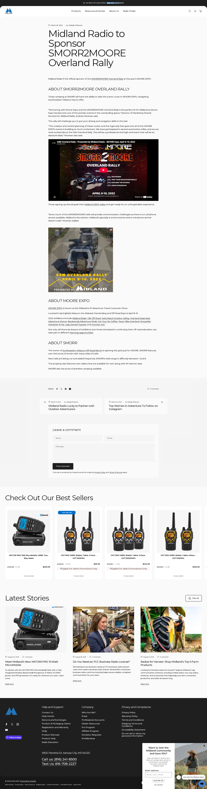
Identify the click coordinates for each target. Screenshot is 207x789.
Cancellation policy (66, 784)
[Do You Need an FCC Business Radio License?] (103, 630)
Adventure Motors (57, 321)
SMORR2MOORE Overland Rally (107, 79)
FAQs (44, 731)
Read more (9, 684)
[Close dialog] (204, 745)
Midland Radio (79, 318)
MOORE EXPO (55, 308)
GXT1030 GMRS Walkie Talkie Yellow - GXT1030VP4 (178, 556)
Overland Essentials (140, 318)
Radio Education (50, 742)
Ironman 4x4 (98, 324)
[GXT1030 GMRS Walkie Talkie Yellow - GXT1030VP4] (178, 531)
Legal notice (77, 784)
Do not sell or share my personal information (133, 734)
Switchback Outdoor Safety (115, 318)
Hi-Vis (61, 324)
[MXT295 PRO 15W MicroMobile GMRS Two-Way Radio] (28, 531)
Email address (152, 770)
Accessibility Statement (133, 730)
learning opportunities (81, 333)
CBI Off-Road (94, 318)
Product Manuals (50, 735)
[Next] (199, 498)
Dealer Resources (91, 723)
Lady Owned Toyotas (75, 324)
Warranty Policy (129, 716)
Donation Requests (91, 735)
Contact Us (47, 712)
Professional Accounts (93, 720)
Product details (29, 576)
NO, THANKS (158, 784)
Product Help (49, 738)
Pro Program (88, 727)
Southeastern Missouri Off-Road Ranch (82, 350)
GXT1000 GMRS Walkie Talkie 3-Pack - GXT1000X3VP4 (128, 556)
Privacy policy (19, 784)
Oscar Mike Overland (128, 321)
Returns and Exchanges (54, 720)
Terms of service (30, 784)
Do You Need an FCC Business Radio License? (101, 661)
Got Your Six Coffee (107, 321)
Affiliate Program (90, 731)
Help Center (48, 716)
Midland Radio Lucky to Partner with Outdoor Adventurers (71, 407)
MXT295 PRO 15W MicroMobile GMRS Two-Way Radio (28, 556)
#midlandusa (88, 738)
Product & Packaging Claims (56, 723)
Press (84, 716)
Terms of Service (115, 472)
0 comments (154, 389)
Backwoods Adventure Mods (82, 321)
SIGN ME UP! (158, 781)
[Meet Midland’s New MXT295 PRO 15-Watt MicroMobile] (35, 630)
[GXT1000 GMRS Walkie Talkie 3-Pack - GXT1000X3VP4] (128, 531)
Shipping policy (40, 784)
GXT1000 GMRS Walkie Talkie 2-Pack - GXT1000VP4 (78, 556)
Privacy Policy (100, 472)
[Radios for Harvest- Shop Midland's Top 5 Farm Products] (171, 630)
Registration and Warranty (55, 727)
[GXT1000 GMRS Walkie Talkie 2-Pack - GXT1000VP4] (78, 531)
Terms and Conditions (133, 720)
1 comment (28, 657)
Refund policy (9, 784)
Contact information (53, 784)
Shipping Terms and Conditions (132, 724)
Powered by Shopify (28, 781)
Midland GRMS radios (95, 204)
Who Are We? (89, 712)
